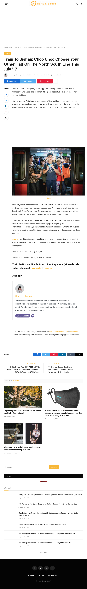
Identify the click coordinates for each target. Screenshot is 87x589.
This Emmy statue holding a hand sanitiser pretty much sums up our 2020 (22, 448)
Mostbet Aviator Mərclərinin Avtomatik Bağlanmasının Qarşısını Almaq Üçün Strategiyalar (48, 514)
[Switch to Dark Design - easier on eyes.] (77, 4)
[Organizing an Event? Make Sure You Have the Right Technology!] (23, 397)
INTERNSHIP (53, 575)
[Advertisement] (43, 27)
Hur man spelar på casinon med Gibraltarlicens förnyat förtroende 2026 (46, 534)
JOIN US (42, 575)
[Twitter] (6, 100)
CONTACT (32, 575)
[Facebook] (6, 94)
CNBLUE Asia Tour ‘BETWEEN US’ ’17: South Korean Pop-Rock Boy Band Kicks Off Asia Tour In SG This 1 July (23, 369)
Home (6, 47)
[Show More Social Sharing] (55, 81)
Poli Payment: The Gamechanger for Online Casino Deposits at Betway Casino (48, 504)
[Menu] (6, 3)
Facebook (74, 331)
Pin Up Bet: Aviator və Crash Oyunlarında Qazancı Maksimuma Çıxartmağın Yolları (50, 495)
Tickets (47, 268)
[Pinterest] (6, 112)
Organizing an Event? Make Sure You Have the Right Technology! (22, 412)
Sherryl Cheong (16, 75)
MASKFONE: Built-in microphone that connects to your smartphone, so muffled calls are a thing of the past (63, 413)
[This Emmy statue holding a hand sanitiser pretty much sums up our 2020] (23, 433)
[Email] (6, 117)
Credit (49, 198)
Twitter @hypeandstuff (58, 331)
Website (36, 268)
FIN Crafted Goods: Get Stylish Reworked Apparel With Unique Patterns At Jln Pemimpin (60, 369)
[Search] (81, 3)
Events (7, 53)
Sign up (15, 239)
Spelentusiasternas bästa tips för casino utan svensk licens (42, 524)
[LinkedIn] (6, 106)
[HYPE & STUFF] (43, 3)
